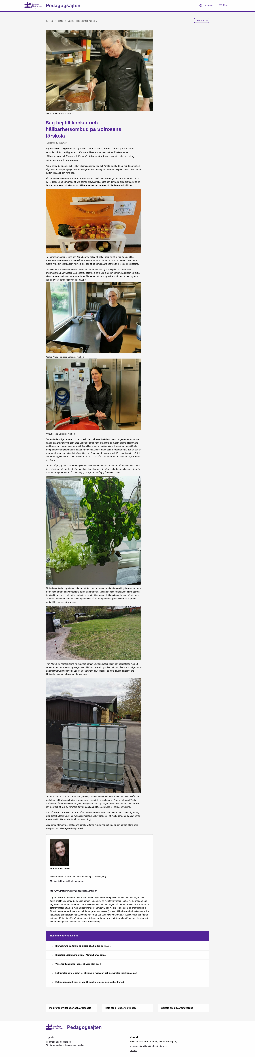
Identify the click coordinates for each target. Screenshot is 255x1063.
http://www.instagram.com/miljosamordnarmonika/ (73, 891)
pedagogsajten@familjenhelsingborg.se (148, 1046)
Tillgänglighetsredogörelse (58, 1042)
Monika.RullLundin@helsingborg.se (67, 881)
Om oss (133, 1050)
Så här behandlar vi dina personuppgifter (65, 1045)
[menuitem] (201, 21)
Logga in (50, 1037)
